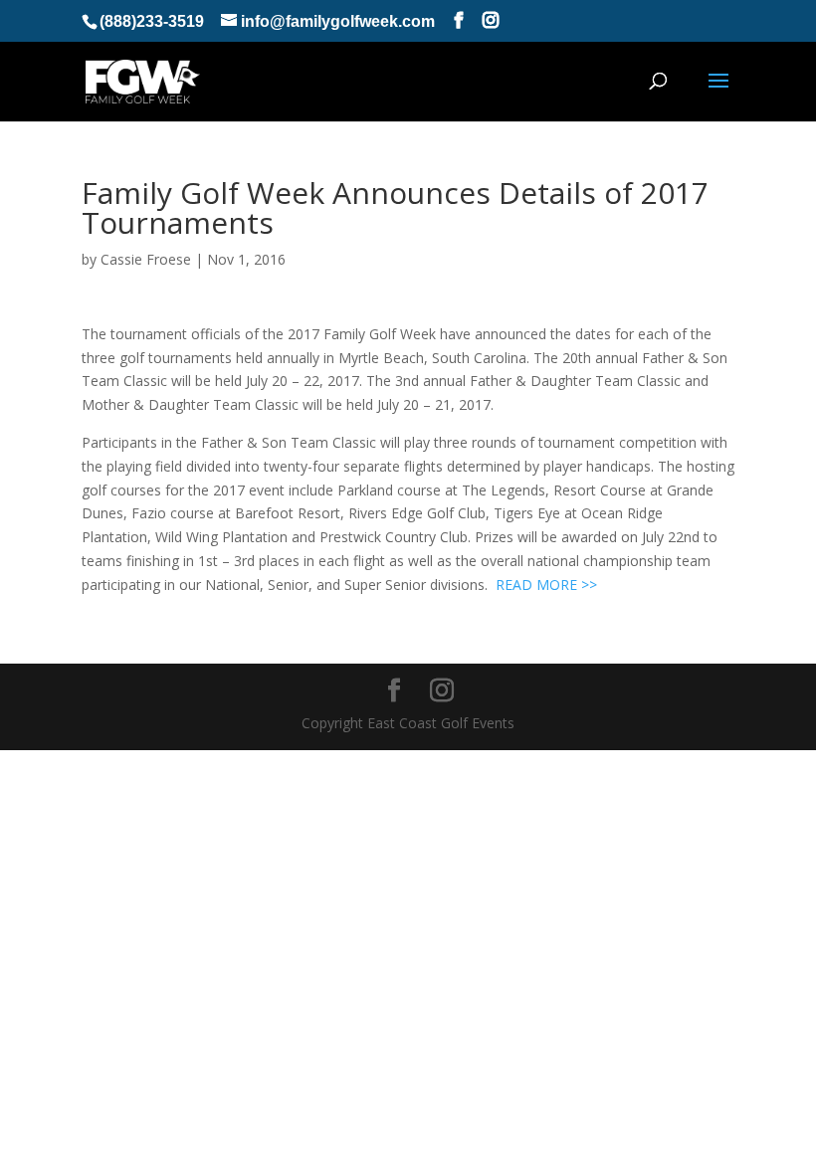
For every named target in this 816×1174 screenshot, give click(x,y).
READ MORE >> (546, 584)
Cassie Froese (146, 259)
